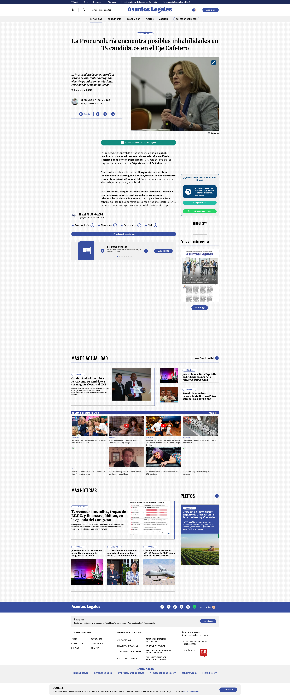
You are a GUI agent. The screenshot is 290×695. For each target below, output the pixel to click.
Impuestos (97, 2)
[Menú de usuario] (194, 9)
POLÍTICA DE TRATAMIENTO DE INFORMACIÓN (158, 651)
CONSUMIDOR (133, 19)
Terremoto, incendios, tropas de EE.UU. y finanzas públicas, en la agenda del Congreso (98, 515)
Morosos (112, 2)
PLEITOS (150, 19)
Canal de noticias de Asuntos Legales (140, 142)
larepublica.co (80, 672)
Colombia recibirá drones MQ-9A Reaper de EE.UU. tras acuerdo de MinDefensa (159, 553)
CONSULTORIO (114, 19)
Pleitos (188, 495)
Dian (86, 2)
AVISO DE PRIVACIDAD (156, 646)
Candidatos (130, 225)
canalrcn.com (189, 672)
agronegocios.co (103, 672)
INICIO (74, 639)
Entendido (228, 690)
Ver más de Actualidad (204, 358)
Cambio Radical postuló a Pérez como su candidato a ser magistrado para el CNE (88, 381)
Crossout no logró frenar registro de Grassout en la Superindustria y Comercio (199, 514)
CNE (150, 225)
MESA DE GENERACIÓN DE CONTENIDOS (156, 640)
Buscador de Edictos (187, 19)
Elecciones (106, 225)
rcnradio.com (209, 672)
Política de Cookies (191, 691)
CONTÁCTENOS (124, 640)
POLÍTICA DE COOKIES (127, 658)
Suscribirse (210, 10)
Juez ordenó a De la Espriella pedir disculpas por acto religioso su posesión (199, 377)
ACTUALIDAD (96, 19)
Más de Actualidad (89, 358)
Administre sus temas (125, 234)
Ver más (198, 308)
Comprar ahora (199, 203)
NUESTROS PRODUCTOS (127, 646)
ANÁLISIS (163, 19)
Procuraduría (82, 225)
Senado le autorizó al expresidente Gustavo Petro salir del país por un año (199, 396)
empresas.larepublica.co (131, 672)
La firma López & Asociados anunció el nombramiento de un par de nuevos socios (122, 553)
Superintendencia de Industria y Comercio (139, 2)
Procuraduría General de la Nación (176, 2)
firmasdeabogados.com (163, 672)
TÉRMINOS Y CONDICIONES (129, 651)
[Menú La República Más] (73, 9)
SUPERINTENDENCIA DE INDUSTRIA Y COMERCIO (156, 658)
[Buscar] (84, 9)
